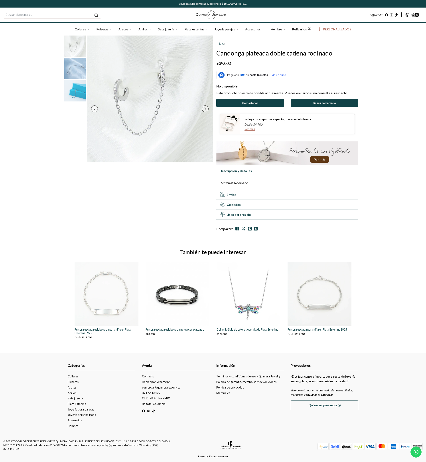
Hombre (276, 29)
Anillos (143, 29)
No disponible (227, 86)
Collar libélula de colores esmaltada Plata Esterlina (247, 329)
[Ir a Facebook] (386, 15)
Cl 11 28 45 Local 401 (156, 398)
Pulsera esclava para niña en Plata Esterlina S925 (317, 329)
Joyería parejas (225, 29)
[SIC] (231, 447)
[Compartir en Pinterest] (250, 229)
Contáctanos (250, 103)
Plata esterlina (194, 29)
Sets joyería (166, 29)
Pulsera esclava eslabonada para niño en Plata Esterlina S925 (103, 331)
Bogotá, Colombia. (154, 404)
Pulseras (102, 29)
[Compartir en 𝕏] (243, 229)
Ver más (250, 129)
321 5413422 (151, 393)
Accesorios (253, 29)
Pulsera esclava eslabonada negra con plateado (175, 329)
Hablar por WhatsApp (156, 382)
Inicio (220, 43)
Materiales (223, 393)
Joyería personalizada (82, 414)
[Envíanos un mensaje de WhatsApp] (416, 452)
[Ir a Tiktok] (396, 15)
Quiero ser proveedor (323, 405)
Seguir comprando (324, 103)
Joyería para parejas (81, 409)
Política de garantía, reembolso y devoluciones (246, 382)
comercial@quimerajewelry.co (161, 387)
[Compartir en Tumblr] (256, 229)
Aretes (123, 29)
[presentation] (94, 108)
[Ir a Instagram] (391, 15)
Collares (80, 29)
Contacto (148, 376)
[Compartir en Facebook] (237, 229)
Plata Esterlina (77, 404)
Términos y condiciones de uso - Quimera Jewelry (248, 376)
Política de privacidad (230, 387)
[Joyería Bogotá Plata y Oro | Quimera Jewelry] (213, 14)
